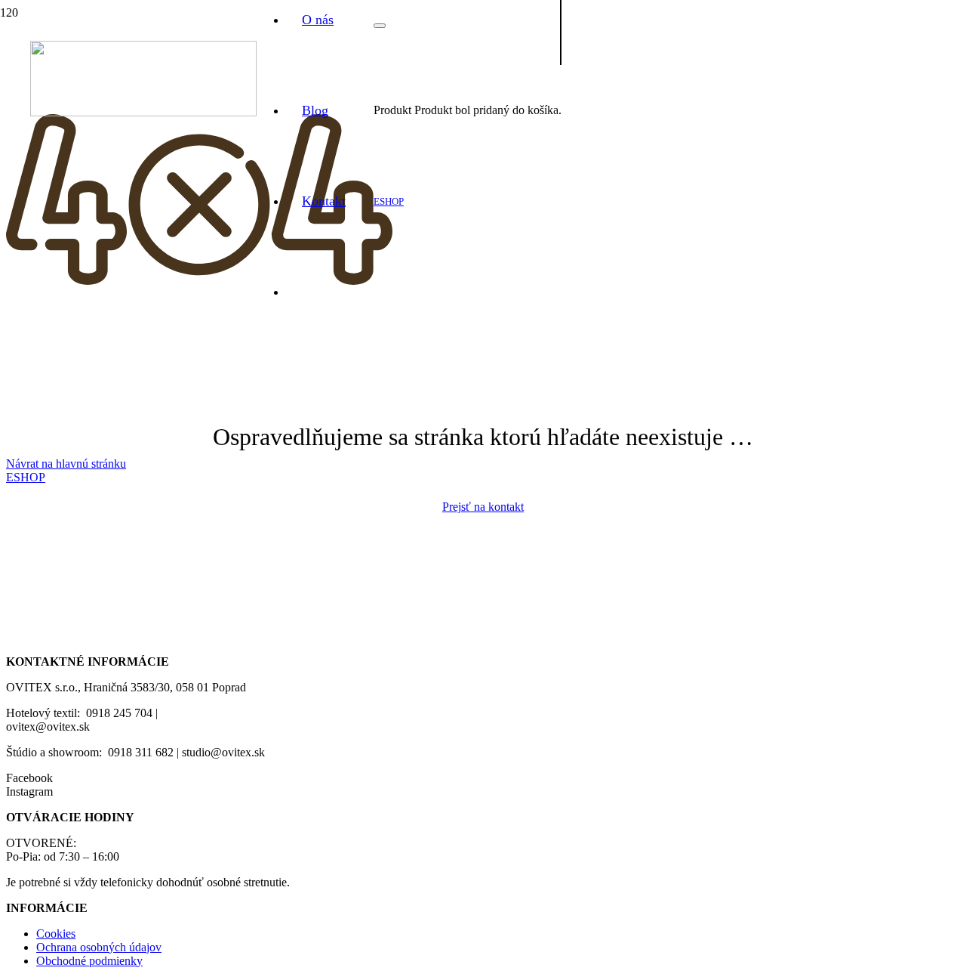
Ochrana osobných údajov (99, 947)
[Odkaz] (143, 112)
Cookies (55, 933)
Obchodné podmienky (89, 960)
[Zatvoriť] (380, 25)
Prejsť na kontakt (483, 506)
